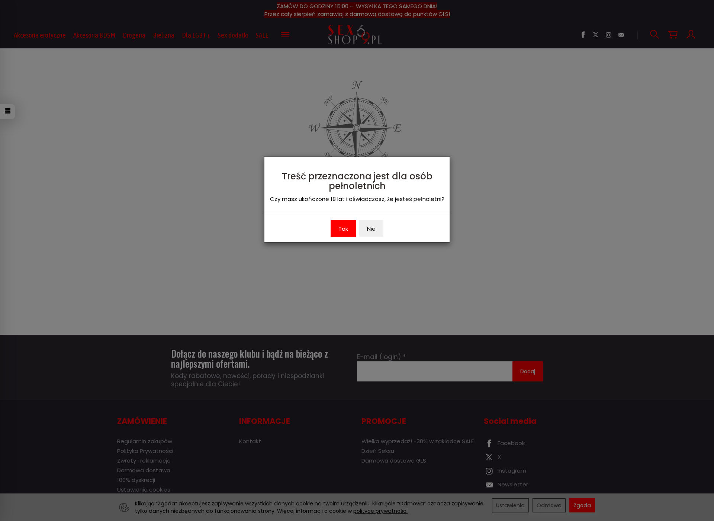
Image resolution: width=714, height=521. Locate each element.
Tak (343, 229)
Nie (371, 229)
